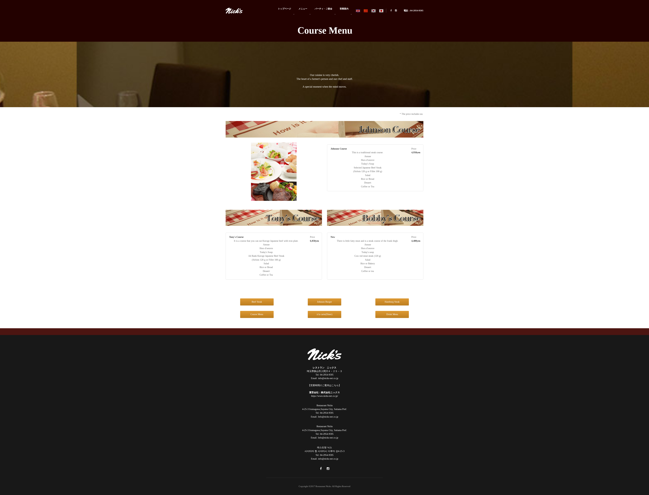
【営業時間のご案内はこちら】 (324, 385)
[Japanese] (381, 10)
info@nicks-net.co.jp (328, 378)
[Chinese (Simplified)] (366, 10)
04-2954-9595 (326, 374)
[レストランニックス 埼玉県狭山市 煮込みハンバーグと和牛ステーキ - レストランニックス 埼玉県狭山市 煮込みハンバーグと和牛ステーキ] (234, 10)
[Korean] (373, 10)
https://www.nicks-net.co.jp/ (324, 396)
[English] (358, 10)
